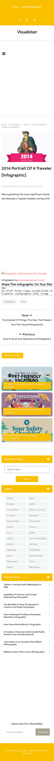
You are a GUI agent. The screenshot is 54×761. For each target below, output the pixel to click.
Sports (10, 555)
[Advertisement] (27, 87)
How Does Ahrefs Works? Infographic (22, 624)
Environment (34, 521)
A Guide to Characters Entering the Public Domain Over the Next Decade (24, 633)
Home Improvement (38, 538)
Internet (10, 544)
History (10, 538)
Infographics (9, 301)
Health (32, 532)
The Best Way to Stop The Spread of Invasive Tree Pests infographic (21, 605)
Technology (12, 561)
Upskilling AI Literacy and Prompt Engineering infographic (20, 595)
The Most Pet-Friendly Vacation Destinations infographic (24, 385)
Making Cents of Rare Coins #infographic (24, 652)
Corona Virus (12, 509)
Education (33, 515)
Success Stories (36, 555)
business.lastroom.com (32, 280)
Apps (31, 498)
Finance (32, 527)
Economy (11, 515)
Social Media (34, 550)
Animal (10, 498)
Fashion (10, 527)
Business (10, 504)
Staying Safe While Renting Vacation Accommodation (20, 437)
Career (32, 504)
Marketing (11, 550)
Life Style (33, 544)
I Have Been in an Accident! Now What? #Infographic (23, 643)
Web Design (34, 567)
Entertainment (13, 521)
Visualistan (34, 751)
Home (16, 7)
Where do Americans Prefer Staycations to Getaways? (24, 411)
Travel (23, 301)
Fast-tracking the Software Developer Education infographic (22, 615)
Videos (10, 567)
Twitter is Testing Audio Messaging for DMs (23, 585)
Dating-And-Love (37, 509)
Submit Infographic (31, 7)
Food (9, 532)
